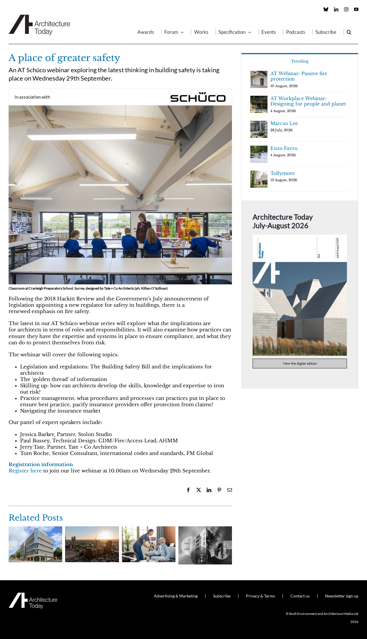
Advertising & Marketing (176, 595)
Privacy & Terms (260, 595)
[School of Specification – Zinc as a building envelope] (35, 529)
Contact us (300, 595)
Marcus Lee (284, 123)
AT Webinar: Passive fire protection (298, 76)
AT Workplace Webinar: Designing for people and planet (308, 101)
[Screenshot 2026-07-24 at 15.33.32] (300, 237)
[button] (349, 32)
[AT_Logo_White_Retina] (33, 595)
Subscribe (222, 595)
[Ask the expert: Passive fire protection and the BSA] (92, 529)
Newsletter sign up (341, 595)
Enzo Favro (283, 148)
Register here (25, 471)
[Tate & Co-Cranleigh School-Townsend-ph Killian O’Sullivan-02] (120, 108)
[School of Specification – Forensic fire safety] (205, 529)
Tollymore (282, 173)
